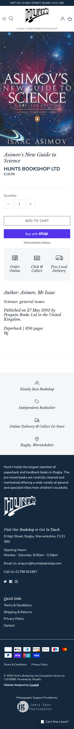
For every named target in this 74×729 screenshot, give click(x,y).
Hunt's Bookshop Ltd (26, 675)
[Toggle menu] (4, 18)
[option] (37, 89)
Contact (9, 625)
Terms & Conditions (18, 605)
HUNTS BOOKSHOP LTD (32, 168)
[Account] (61, 18)
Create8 (34, 685)
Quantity (10, 195)
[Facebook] (10, 581)
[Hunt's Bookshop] (37, 15)
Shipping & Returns (18, 612)
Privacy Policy (14, 618)
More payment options (37, 242)
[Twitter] (5, 581)
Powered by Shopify (29, 679)
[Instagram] (16, 581)
